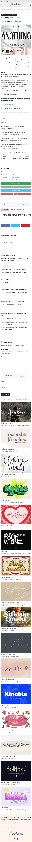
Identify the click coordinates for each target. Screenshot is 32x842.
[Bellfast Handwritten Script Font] (16, 771)
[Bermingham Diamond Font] (16, 591)
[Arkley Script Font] (16, 412)
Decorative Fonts (5, 502)
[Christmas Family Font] (16, 463)
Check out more (17, 187)
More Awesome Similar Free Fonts (17, 399)
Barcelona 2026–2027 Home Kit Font (18, 292)
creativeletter (15, 177)
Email (3, 387)
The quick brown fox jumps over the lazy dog (17, 215)
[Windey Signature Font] (16, 745)
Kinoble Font (5, 705)
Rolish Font (4, 808)
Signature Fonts (21, 528)
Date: (4, 172)
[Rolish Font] (16, 796)
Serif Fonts (11, 630)
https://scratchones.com (7, 104)
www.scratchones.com (15, 140)
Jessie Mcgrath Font (7, 679)
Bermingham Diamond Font (10, 603)
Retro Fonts (18, 579)
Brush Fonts (4, 425)
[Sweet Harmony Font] (16, 643)
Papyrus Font (8, 276)
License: (4, 180)
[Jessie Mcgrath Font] (16, 668)
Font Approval (27, 827)
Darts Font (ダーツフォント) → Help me (15, 301)
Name (3, 381)
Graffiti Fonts (20, 553)
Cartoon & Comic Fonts (7, 810)
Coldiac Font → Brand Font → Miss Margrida (15, 269)
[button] (30, 5)
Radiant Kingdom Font (8, 449)
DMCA (12, 827)
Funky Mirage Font (7, 577)
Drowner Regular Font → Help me (13, 304)
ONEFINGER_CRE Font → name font (14, 318)
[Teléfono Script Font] (16, 515)
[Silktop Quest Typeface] (16, 617)
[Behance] (14, 839)
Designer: (4, 177)
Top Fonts (20, 829)
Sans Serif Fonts (13, 707)
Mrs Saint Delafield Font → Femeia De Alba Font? (16, 286)
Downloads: (6, 174)
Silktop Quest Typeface (8, 628)
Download (17, 183)
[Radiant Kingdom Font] (16, 438)
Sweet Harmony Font (8, 654)
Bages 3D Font (6, 500)
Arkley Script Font (7, 423)
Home (3, 9)
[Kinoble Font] (16, 694)
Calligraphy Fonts (5, 605)
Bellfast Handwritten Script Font (11, 782)
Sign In (2, 1)
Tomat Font (7, 282)
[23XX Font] (16, 540)
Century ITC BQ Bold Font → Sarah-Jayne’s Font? (16, 289)
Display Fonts (19, 9)
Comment (4, 357)
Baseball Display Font (6, 242)
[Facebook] (17, 839)
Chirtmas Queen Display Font (8, 235)
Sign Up (8, 1)
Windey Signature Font (8, 756)
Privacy (7, 827)
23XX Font (4, 551)
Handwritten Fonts (13, 14)
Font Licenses (18, 827)
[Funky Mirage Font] (16, 566)
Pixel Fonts (27, 553)
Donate (16, 194)
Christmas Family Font (8, 474)
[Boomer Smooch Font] (16, 719)
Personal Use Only (17, 180)
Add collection (16, 190)
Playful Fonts (21, 425)
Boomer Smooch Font (8, 731)
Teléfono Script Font (7, 526)
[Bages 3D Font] (16, 489)
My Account (16, 1)
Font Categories (11, 9)
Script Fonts (28, 425)
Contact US (13, 829)
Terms (2, 827)
